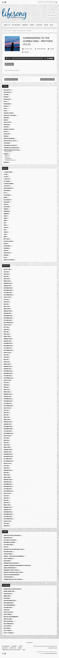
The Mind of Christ (9, 160)
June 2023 (6, 357)
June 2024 (6, 329)
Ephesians (6, 202)
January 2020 (7, 452)
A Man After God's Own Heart (12, 535)
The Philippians (8, 577)
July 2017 (6, 495)
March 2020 (7, 447)
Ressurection (8, 151)
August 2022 (7, 380)
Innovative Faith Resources (51, 653)
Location (4, 648)
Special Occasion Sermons (11, 574)
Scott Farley (7, 630)
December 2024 (8, 315)
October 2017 (7, 488)
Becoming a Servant (9, 542)
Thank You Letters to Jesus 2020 (11, 649)
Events (21, 646)
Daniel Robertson (9, 591)
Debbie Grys (7, 596)
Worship (6, 162)
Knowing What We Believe (11, 563)
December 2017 (8, 484)
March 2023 (7, 364)
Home (4, 30)
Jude (5, 229)
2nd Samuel (7, 190)
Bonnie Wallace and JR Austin (12, 589)
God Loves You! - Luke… (12, 79)
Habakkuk (6, 211)
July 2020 (6, 438)
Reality (6, 131)
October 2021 (7, 403)
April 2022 (6, 389)
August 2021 (7, 408)
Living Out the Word (10, 115)
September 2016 (8, 518)
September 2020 (8, 433)
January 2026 (7, 285)
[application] (29, 58)
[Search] (56, 2)
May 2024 (6, 331)
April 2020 (6, 445)
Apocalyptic (7, 90)
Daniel (5, 197)
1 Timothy (7, 179)
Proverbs (6, 248)
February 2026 (8, 283)
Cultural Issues (8, 544)
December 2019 (8, 454)
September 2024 (8, 322)
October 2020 (7, 431)
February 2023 (8, 366)
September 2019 (8, 461)
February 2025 (8, 311)
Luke (5, 234)
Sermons (9, 30)
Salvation (6, 134)
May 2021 (6, 415)
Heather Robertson (9, 600)
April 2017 (6, 502)
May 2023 (6, 359)
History (6, 155)
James (5, 220)
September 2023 (8, 350)
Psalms (6, 250)
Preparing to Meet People (11, 570)
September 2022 (8, 378)
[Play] (7, 58)
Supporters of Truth (10, 140)
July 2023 (6, 355)
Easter (6, 547)
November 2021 (8, 401)
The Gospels (8, 158)
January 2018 (7, 482)
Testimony (7, 143)
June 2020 (6, 440)
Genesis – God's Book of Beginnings (14, 556)
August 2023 (7, 352)
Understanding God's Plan (11, 150)
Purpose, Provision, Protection (13, 572)
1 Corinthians (8, 172)
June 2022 (6, 385)
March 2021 (7, 419)
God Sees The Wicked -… (46, 79)
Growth (14, 30)
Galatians (6, 206)
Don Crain (6, 598)
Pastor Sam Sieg (41, 48)
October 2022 (7, 375)
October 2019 (7, 458)
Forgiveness (7, 103)
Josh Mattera (8, 607)
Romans (6, 255)
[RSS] (3, 2)
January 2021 (7, 424)
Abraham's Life (8, 537)
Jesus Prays (7, 560)
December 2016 (8, 512)
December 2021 (8, 398)
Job (5, 222)
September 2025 (8, 295)
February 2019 (8, 470)
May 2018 (6, 472)
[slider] (51, 58)
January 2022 (7, 396)
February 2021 (8, 422)
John (5, 225)
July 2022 (6, 382)
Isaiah (5, 218)
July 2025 (6, 299)
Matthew (27, 52)
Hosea (5, 216)
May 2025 (6, 304)
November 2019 (8, 456)
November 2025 (8, 290)
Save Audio (10, 64)
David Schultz (8, 593)
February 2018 (8, 479)
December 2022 (8, 371)
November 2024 (8, 318)
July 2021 (6, 410)
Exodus (6, 204)
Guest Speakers (8, 558)
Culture (6, 94)
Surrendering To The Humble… (24, 30)
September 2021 (8, 405)
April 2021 (6, 417)
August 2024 (7, 325)
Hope (5, 108)
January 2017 (7, 509)
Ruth (5, 257)
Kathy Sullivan (8, 612)
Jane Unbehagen (8, 602)
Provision (6, 124)
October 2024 (7, 320)
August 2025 (7, 297)
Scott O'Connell (9, 633)
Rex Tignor (7, 628)
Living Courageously (10, 567)
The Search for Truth (10, 145)
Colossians (7, 195)
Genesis (6, 209)
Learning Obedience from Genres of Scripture (17, 565)
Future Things (8, 554)
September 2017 (8, 491)
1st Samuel (7, 181)
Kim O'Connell (8, 614)
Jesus (5, 110)
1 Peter (6, 176)
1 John (5, 174)
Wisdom (6, 153)
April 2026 (6, 278)
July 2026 (6, 271)
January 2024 (7, 341)
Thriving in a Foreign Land (11, 147)
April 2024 (6, 334)
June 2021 (6, 412)
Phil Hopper (7, 626)
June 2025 (6, 301)
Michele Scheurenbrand (11, 616)
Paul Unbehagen (8, 623)
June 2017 (6, 498)
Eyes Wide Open (8, 551)
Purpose (6, 127)
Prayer (6, 120)
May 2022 (6, 387)
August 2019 (7, 463)
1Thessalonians (8, 183)
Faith (5, 101)
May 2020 (6, 442)
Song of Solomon (9, 259)
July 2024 (6, 327)
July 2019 (6, 465)
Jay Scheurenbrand (9, 605)
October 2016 (7, 516)
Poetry (6, 157)
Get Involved (5, 646)
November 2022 (8, 373)
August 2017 (7, 493)
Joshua (6, 227)
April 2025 (6, 306)
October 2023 (7, 348)
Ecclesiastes (7, 199)
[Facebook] (5, 2)
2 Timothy (7, 186)
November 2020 (8, 428)
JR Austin (6, 609)
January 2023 (7, 368)
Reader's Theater (9, 129)
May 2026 (6, 276)
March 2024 (7, 336)
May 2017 (6, 500)
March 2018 (7, 477)
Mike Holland (8, 619)
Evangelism (7, 99)
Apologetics (7, 92)
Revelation (7, 252)
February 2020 (8, 449)
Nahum (6, 243)
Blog (23, 649)
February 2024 (8, 338)
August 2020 (7, 435)
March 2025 (7, 308)
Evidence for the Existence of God (14, 549)
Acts (5, 192)
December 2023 (8, 343)
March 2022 (7, 392)
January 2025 (7, 313)
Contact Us (12, 648)
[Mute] (48, 58)
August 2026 (7, 269)
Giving (20, 648)
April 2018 (6, 475)
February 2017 (8, 507)
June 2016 (6, 525)
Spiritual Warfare (9, 138)
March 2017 (7, 505)
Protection (7, 122)
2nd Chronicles (8, 188)
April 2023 (6, 361)
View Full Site (29, 642)
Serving (6, 136)
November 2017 (8, 486)
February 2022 (8, 394)
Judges (6, 232)
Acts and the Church (10, 540)
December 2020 (8, 426)
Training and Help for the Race (13, 579)
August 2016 (7, 521)
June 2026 (6, 274)
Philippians (7, 246)
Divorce (6, 97)
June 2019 (6, 468)
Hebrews (6, 213)
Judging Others (8, 113)
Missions (6, 117)
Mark (5, 236)
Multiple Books (8, 241)
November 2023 (8, 345)
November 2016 (8, 514)
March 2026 (7, 281)
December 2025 (8, 288)
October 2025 (7, 292)
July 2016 (6, 523)
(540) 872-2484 (53, 648)
